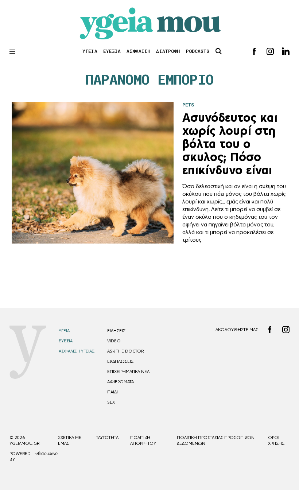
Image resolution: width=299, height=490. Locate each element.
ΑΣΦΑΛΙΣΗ (138, 51)
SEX (111, 402)
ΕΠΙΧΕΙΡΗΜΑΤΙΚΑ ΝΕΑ (128, 371)
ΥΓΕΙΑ (89, 51)
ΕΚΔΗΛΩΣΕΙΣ (120, 361)
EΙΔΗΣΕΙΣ (116, 331)
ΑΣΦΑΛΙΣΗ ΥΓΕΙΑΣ (76, 351)
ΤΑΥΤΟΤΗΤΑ (107, 437)
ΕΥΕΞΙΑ (112, 51)
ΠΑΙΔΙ (112, 392)
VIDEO (114, 341)
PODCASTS (198, 51)
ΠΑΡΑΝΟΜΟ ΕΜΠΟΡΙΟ (149, 79)
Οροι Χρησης (276, 440)
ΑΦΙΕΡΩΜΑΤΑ (120, 382)
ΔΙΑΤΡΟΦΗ (168, 51)
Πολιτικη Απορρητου (143, 440)
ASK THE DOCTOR (125, 351)
